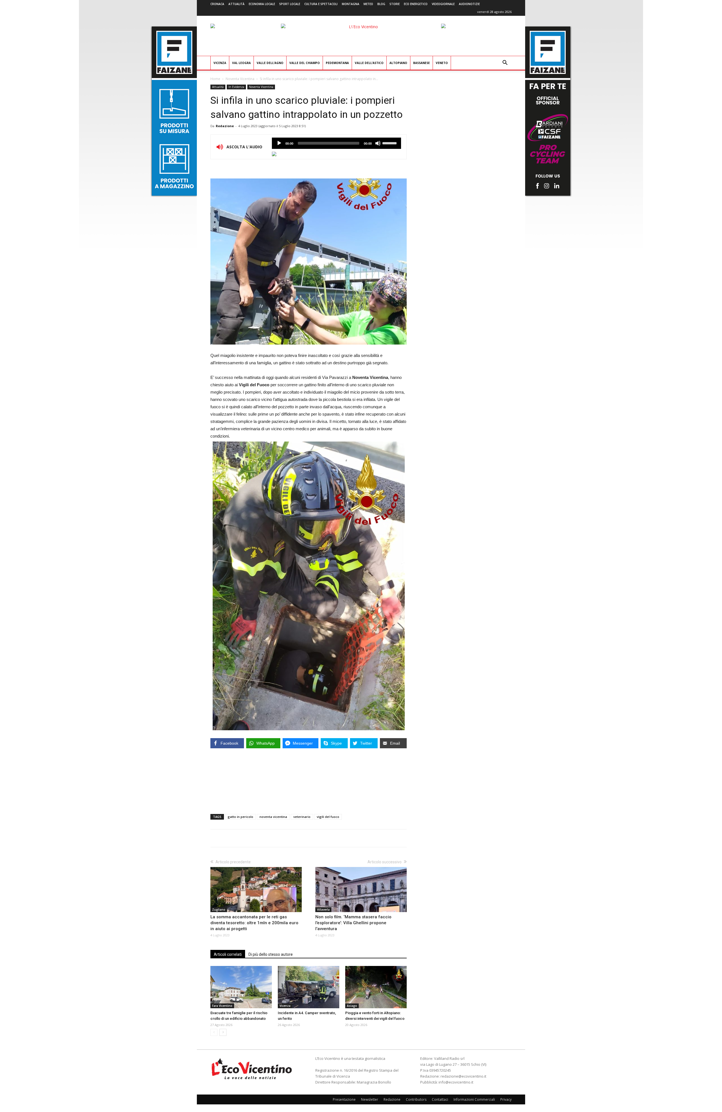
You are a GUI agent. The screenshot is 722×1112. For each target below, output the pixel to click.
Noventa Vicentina (240, 78)
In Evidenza (236, 87)
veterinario (302, 817)
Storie (394, 4)
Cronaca (217, 4)
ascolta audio (279, 143)
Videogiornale (443, 4)
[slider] (390, 143)
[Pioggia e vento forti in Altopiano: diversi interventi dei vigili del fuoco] (376, 987)
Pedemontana (337, 63)
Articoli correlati (228, 954)
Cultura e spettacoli (321, 4)
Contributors (416, 1099)
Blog (381, 4)
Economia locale (262, 4)
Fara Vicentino (222, 1006)
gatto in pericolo (240, 817)
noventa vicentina (273, 817)
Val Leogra (241, 63)
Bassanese (421, 63)
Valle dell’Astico (369, 63)
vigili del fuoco (328, 817)
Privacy (506, 1099)
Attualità (236, 4)
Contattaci (440, 1099)
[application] (336, 143)
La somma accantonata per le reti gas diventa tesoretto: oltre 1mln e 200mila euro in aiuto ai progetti (254, 922)
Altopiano (398, 63)
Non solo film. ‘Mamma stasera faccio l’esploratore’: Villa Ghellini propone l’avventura (353, 922)
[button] (505, 63)
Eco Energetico (416, 4)
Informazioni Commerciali (474, 1099)
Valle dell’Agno (270, 63)
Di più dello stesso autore (270, 954)
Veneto (442, 63)
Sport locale (289, 4)
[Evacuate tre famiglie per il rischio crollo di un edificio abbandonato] (241, 987)
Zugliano (218, 910)
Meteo (368, 4)
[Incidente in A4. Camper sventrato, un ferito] (308, 987)
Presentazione (344, 1099)
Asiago (352, 1006)
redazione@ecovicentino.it (463, 1076)
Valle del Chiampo (304, 63)
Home (215, 78)
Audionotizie (469, 4)
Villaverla (323, 910)
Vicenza (219, 63)
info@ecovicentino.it (456, 1082)
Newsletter (369, 1099)
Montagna (350, 4)
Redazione (225, 126)
